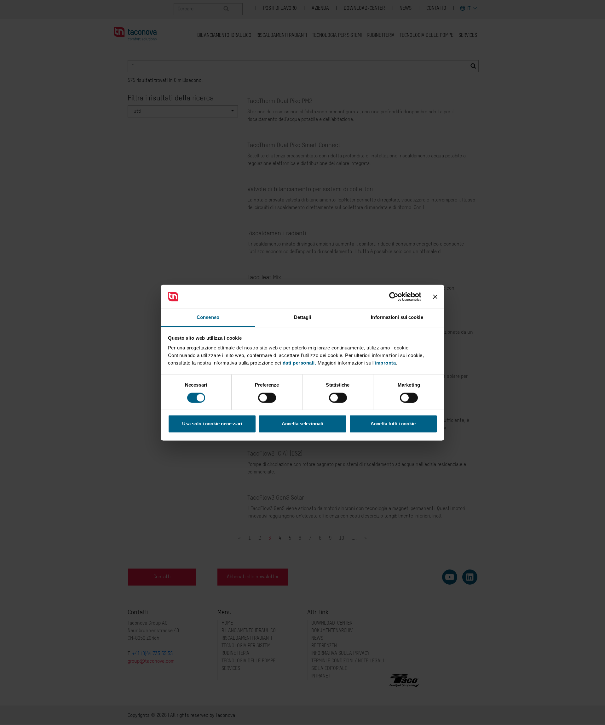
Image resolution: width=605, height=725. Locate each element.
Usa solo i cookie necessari (212, 424)
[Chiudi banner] (435, 296)
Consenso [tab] (208, 317)
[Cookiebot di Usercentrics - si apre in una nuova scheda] (393, 296)
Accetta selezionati (302, 424)
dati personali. (299, 363)
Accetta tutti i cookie (393, 424)
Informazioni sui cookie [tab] (397, 317)
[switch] (267, 398)
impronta (385, 363)
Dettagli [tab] (302, 317)
